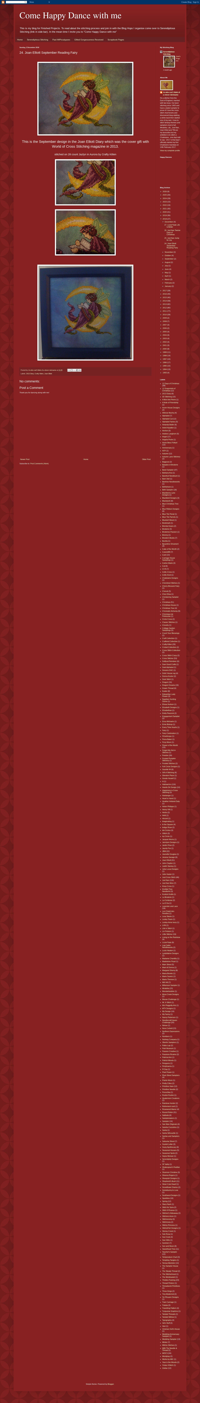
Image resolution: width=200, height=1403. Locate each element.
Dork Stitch (166, 679)
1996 (165, 362)
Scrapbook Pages (116, 39)
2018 (165, 219)
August (168, 262)
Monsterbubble (168, 991)
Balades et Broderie (170, 465)
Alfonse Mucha (168, 413)
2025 (165, 195)
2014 (165, 301)
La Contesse (167, 900)
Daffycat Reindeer (169, 661)
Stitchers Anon (168, 1216)
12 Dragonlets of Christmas (168, 390)
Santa (164, 1130)
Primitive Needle (168, 1089)
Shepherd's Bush (169, 1181)
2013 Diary (30, 373)
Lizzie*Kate (166, 942)
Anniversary (167, 448)
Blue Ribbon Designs (170, 509)
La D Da (165, 903)
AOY (164, 451)
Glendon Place (168, 775)
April (167, 276)
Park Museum (167, 1048)
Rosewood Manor (169, 1109)
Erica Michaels (168, 721)
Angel (164, 437)
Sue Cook (166, 1237)
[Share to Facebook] (77, 370)
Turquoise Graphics (170, 1311)
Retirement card (168, 1106)
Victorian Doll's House (171, 1329)
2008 (165, 321)
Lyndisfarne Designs (170, 953)
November (169, 252)
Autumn (165, 454)
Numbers (166, 1036)
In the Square (167, 824)
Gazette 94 (166, 769)
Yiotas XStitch (167, 1365)
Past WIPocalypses (61, 39)
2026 (165, 192)
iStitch (164, 833)
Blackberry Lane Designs (168, 494)
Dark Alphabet (167, 667)
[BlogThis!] (71, 370)
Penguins (166, 1063)
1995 (165, 366)
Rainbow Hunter (168, 1103)
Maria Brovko (167, 973)
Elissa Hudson (168, 704)
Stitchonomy (167, 1219)
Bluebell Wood (168, 520)
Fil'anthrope (167, 736)
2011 (165, 311)
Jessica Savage (168, 857)
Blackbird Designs (169, 498)
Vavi (164, 1326)
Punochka (166, 1092)
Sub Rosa (166, 1234)
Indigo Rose (167, 827)
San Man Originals (169, 1124)
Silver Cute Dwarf (169, 1184)
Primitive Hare (167, 1086)
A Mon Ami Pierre (169, 400)
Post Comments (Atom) (39, 464)
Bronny (165, 535)
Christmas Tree (168, 608)
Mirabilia (165, 988)
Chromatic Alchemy (170, 611)
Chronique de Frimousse (167, 615)
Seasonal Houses (169, 1150)
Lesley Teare (167, 919)
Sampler (165, 1121)
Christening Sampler (170, 597)
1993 (165, 373)
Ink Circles (166, 830)
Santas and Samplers (170, 1136)
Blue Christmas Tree (170, 504)
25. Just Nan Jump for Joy (171, 239)
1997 (165, 359)
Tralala (165, 1305)
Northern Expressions (171, 1031)
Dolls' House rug (168, 673)
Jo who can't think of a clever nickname (171, 93)
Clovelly (165, 625)
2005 (165, 332)
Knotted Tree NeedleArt (167, 890)
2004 (165, 335)
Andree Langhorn (169, 434)
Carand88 (166, 552)
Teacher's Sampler (169, 1252)
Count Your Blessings (170, 633)
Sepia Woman (167, 1156)
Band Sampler (168, 470)
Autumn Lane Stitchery (171, 457)
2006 (165, 328)
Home (20, 39)
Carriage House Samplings (168, 559)
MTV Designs (167, 1008)
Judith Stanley (167, 866)
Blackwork (166, 501)
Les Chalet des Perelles (168, 912)
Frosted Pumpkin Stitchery (169, 759)
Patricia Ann (167, 1057)
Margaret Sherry (168, 970)
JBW (164, 851)
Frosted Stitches (168, 763)
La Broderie (167, 897)
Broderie (165, 529)
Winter (164, 1342)
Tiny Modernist (168, 1294)
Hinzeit (165, 818)
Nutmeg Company (169, 1039)
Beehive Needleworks (171, 482)
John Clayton (167, 863)
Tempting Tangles (169, 1260)
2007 (165, 325)
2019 (165, 215)
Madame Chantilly (169, 959)
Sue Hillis (166, 1240)
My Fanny (166, 1014)
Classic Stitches (168, 622)
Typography (167, 1320)
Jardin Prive (167, 845)
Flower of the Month (170, 745)
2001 (165, 345)
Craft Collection (168, 638)
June (167, 269)
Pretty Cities (167, 1083)
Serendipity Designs (170, 1159)
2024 (165, 198)
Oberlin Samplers (169, 1042)
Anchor (165, 431)
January (168, 286)
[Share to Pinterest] (79, 370)
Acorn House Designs (171, 408)
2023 (165, 202)
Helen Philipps (168, 806)
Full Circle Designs (169, 767)
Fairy (164, 730)
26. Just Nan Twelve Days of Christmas (172, 232)
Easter (164, 691)
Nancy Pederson (169, 1017)
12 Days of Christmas (170, 384)
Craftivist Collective (169, 641)
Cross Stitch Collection (171, 650)
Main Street (166, 965)
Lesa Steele (167, 916)
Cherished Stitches (169, 583)
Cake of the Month (169, 549)
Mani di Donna (168, 967)
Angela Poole (167, 440)
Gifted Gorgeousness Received (88, 39)
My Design (166, 1011)
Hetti (164, 815)
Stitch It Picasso (168, 1210)
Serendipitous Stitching (37, 39)
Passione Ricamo (169, 1054)
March (167, 279)
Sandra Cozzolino (169, 1127)
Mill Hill (165, 982)
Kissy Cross (167, 886)
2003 (165, 338)
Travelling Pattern (169, 1308)
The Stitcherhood (169, 1274)
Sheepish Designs (169, 1178)
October (168, 255)
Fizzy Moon (166, 742)
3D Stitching (167, 397)
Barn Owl (166, 479)
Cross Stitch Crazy (169, 655)
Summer (165, 1243)
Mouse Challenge (169, 999)
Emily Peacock (168, 713)
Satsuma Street (168, 1141)
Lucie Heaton (167, 950)
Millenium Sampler (169, 985)
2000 (165, 349)
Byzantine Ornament (170, 544)
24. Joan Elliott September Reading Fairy (171, 245)
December (169, 222)
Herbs (164, 812)
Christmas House (169, 605)
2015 (165, 297)
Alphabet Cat (167, 419)
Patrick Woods (168, 1060)
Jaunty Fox (166, 848)
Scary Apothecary (169, 1147)
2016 (165, 294)
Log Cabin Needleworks (167, 946)
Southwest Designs (170, 1195)
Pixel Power (167, 1072)
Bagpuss (165, 462)
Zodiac (165, 1368)
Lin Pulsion (166, 931)
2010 (165, 315)
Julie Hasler (167, 874)
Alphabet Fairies (168, 422)
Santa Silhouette (168, 1133)
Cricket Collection (169, 647)
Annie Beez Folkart (169, 443)
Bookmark (166, 523)
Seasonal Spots (168, 1153)
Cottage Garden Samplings (168, 629)
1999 (165, 352)
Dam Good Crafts (169, 664)
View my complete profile (170, 151)
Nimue (164, 1025)
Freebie (165, 755)
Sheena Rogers (168, 1175)
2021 (165, 209)
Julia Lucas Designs (170, 869)
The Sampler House (170, 1266)
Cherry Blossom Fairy (170, 586)
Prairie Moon (167, 1080)
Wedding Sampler (169, 1339)
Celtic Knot (166, 575)
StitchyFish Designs (170, 1228)
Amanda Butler (168, 425)
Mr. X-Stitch (166, 1002)
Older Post (146, 459)
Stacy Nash (166, 1204)
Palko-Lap (166, 1045)
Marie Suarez (167, 976)
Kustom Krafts (167, 894)
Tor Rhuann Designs (170, 1297)
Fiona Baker (167, 739)
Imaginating (167, 821)
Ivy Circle (166, 836)
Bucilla (165, 541)
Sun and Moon (168, 1246)
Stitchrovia (166, 1222)
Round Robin (167, 1112)
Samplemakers (168, 1118)
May (167, 273)
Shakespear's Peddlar (171, 1167)
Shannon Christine (169, 1172)
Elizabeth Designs (169, 707)
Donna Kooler (167, 676)
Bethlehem (166, 487)
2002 (165, 342)
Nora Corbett (167, 1028)
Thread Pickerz (168, 1283)
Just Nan (165, 880)
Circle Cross (167, 619)
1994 (165, 369)
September (169, 259)
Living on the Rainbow (171, 937)
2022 (165, 205)
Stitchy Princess (168, 1225)
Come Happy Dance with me (70, 15)
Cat (163, 566)
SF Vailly (165, 1164)
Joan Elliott (48, 373)
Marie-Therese (168, 979)
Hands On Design (169, 787)
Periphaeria (167, 1066)
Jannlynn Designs (169, 842)
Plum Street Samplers (171, 1075)
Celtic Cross (167, 572)
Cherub (165, 591)
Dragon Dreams (168, 685)
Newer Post (24, 459)
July (166, 266)
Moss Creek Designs (170, 994)
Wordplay (166, 1356)
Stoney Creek (167, 1231)
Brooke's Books (168, 538)
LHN (164, 925)
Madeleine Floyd (169, 961)
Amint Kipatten (168, 428)
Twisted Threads (168, 1314)
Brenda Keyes (167, 526)
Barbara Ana (167, 473)
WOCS (165, 1353)
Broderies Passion (169, 532)
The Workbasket (168, 1277)
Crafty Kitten (39, 373)
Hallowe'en (166, 784)
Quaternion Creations (170, 1098)
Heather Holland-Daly (171, 801)
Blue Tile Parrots (168, 517)
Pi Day (164, 1069)
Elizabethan (167, 710)
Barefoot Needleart (169, 476)
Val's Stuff (166, 1323)
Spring (164, 1201)
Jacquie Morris (168, 839)
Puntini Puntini (168, 1095)
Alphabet (165, 416)
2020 (165, 212)
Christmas (166, 602)
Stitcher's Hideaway (170, 1213)
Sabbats (165, 1115)
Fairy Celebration (169, 733)
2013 (165, 304)
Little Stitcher (167, 934)
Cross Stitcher (167, 658)
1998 (165, 356)
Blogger (111, 1384)
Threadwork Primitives (171, 1286)
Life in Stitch (167, 928)
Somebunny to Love (170, 1190)
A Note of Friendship (170, 403)
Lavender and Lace (170, 906)
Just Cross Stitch (168, 877)
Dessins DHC (167, 670)
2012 (165, 308)
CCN (164, 569)
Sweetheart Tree (168, 1249)
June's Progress (178, 58)
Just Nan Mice (167, 883)
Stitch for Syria (168, 1207)
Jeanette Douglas (169, 854)
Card (164, 555)
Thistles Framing (168, 1280)
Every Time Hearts (169, 727)
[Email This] (68, 370)
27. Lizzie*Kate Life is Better (172, 226)
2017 (165, 291)
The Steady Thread (169, 1271)
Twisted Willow (168, 1317)
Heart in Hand (167, 798)
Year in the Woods (169, 1362)
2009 (165, 318)
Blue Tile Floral (168, 514)
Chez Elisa (166, 594)
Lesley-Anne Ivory (169, 922)
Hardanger (166, 796)
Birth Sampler (167, 490)
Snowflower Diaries (170, 1187)
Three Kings (167, 1291)
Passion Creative (169, 1051)
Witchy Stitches (168, 1345)
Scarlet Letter (167, 1144)
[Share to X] (74, 370)
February (168, 283)
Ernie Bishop (167, 724)
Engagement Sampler (171, 716)
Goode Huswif (167, 778)
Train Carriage (168, 1302)
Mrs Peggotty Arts (169, 1005)
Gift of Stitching (168, 773)
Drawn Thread (168, 688)
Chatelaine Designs (170, 578)
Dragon (165, 682)
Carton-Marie (167, 563)
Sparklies (166, 1198)
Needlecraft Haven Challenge (169, 1021)
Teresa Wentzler (168, 1263)
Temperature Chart (169, 1257)
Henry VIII (166, 810)
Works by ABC (167, 1359)
